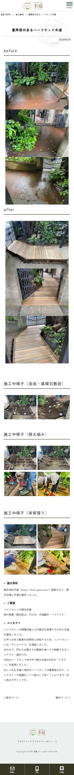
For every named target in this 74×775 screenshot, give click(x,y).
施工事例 (20, 14)
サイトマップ (25, 741)
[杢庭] (32, 5)
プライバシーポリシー (44, 741)
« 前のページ (11, 697)
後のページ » (63, 697)
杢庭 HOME (6, 14)
